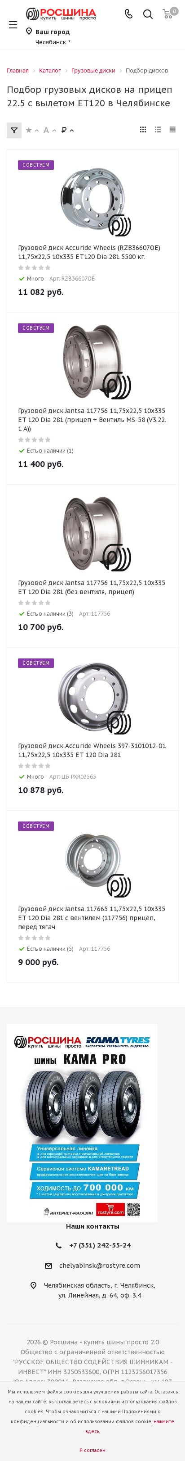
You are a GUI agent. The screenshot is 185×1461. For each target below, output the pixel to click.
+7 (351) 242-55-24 (100, 1245)
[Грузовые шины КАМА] (92, 1123)
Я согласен (92, 1450)
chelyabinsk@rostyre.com (99, 1265)
